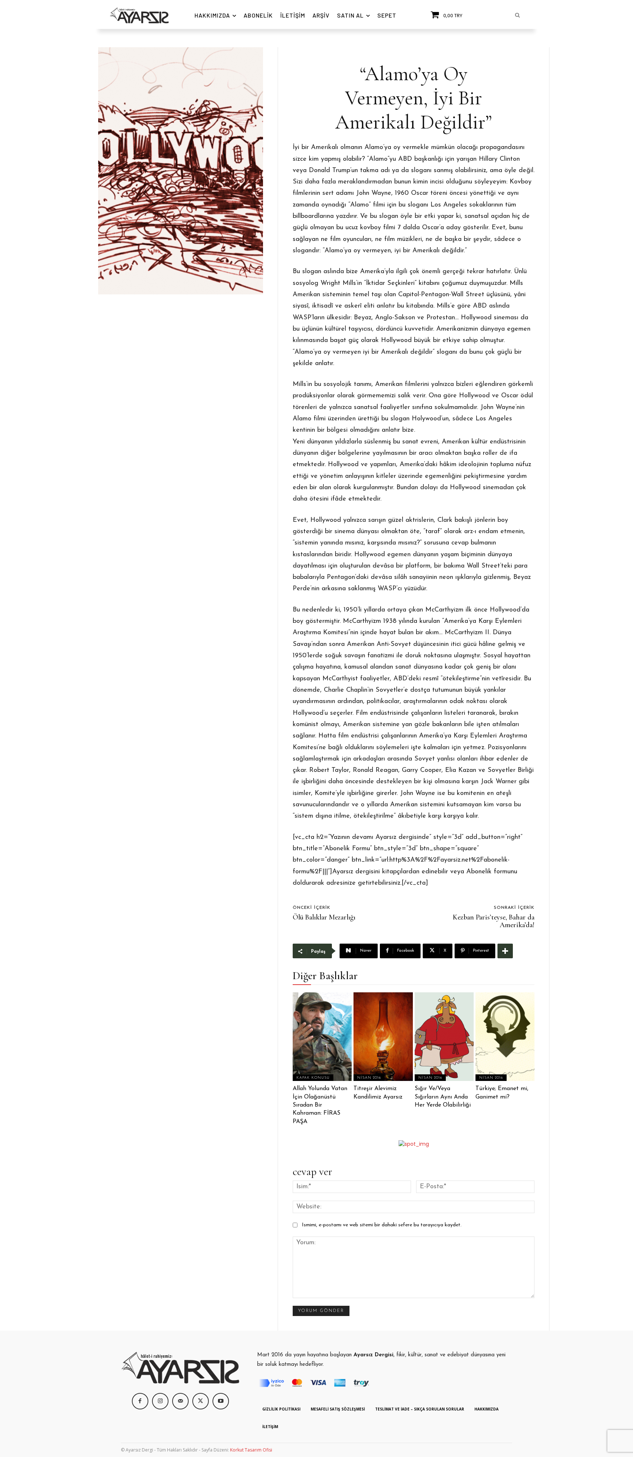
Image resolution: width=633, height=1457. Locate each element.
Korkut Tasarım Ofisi (251, 1450)
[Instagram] (160, 1401)
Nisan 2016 (369, 1078)
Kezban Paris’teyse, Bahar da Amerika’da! (493, 921)
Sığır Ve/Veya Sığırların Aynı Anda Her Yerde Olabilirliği (443, 1097)
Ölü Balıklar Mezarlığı (324, 917)
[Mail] (180, 1401)
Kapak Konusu (313, 1078)
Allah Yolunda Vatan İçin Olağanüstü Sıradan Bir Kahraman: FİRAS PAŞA (320, 1105)
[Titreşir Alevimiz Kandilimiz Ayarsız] (382, 1036)
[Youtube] (220, 1401)
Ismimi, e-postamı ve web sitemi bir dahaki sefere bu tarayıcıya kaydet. (382, 1225)
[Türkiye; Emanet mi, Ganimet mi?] (504, 1036)
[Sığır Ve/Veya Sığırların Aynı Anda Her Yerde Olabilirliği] (444, 1036)
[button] (517, 15)
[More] (505, 951)
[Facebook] (140, 1401)
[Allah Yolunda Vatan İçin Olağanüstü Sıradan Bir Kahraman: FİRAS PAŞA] (322, 1036)
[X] (200, 1401)
